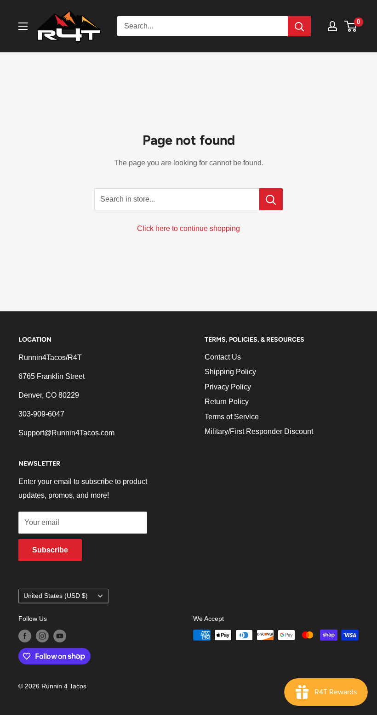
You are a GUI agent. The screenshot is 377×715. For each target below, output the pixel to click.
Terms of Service (232, 417)
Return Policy (227, 401)
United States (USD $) (55, 595)
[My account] (332, 26)
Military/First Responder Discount (259, 431)
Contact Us (223, 357)
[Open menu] (23, 26)
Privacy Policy (228, 387)
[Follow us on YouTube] (59, 636)
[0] (351, 26)
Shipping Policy (230, 372)
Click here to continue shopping (188, 228)
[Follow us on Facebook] (24, 636)
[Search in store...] (271, 199)
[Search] (299, 26)
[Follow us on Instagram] (42, 636)
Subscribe (50, 550)
